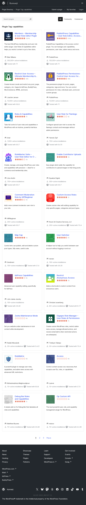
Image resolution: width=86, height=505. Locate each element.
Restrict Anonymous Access (66, 276)
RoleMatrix (19, 356)
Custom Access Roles (66, 195)
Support (47, 454)
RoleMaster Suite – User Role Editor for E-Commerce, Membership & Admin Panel (27, 155)
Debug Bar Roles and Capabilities (22, 397)
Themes (26, 454)
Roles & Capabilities (23, 114)
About (4, 451)
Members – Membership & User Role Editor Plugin (26, 34)
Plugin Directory (7, 9)
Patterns (26, 462)
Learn (46, 451)
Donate (69, 458)
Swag (68, 462)
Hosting (5, 458)
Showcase (27, 451)
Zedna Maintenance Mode (26, 316)
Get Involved (70, 451)
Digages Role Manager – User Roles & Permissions (68, 317)
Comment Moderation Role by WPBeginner (24, 196)
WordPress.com (9, 469)
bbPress (6, 476)
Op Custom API (63, 396)
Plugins (25, 458)
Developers (48, 458)
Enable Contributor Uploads (69, 154)
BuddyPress (8, 480)
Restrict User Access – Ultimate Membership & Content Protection (25, 75)
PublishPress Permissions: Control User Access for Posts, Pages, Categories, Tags (68, 75)
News (4, 454)
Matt (5, 472)
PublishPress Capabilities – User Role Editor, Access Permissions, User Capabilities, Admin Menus (68, 34)
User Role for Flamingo (67, 114)
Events (67, 454)
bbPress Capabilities (24, 275)
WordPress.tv (50, 462)
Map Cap (19, 235)
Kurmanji (10, 489)
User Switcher (63, 235)
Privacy (5, 462)
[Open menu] (82, 3)
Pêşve (49, 438)
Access (60, 356)
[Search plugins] (30, 19)
